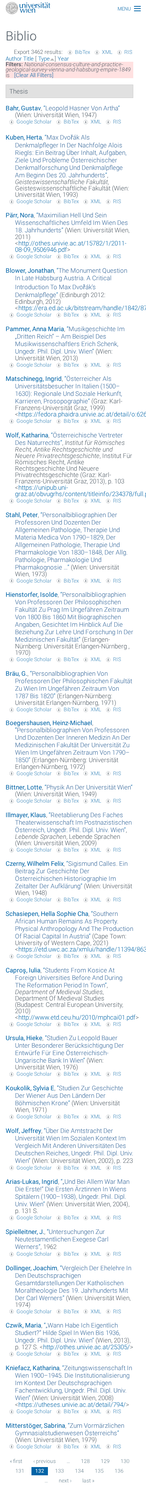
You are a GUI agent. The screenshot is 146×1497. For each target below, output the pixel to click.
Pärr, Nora (20, 215)
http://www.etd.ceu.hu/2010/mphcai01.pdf (77, 1017)
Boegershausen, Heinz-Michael (49, 723)
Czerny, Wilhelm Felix (35, 863)
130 (125, 1461)
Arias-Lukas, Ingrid (32, 1181)
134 (79, 1471)
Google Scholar (34, 122)
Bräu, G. (16, 673)
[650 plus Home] (73, 9)
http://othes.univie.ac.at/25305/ (86, 1347)
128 (85, 1461)
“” (81, 108)
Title (28, 58)
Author (14, 58)
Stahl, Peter (22, 515)
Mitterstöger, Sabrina (35, 1425)
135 (99, 1471)
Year (63, 58)
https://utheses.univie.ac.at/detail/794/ (72, 1404)
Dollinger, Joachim (31, 1268)
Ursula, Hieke (24, 1038)
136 (119, 1471)
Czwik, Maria (23, 1325)
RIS (128, 52)
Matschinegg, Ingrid (34, 378)
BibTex (82, 52)
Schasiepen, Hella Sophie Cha (47, 913)
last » (88, 1481)
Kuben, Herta (24, 137)
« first (16, 1461)
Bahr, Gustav (23, 108)
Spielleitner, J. (25, 1231)
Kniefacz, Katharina (33, 1368)
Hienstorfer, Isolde (32, 594)
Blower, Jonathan (30, 270)
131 (19, 1471)
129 (105, 1461)
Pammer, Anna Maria (35, 329)
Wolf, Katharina (27, 435)
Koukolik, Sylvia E (30, 1088)
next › (65, 1481)
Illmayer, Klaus (26, 815)
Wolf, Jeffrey (23, 1130)
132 (39, 1471)
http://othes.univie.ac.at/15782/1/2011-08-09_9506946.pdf (71, 246)
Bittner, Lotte (24, 787)
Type (44, 58)
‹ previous (44, 1461)
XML (107, 52)
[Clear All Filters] (34, 75)
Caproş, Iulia (23, 970)
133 (59, 1471)
